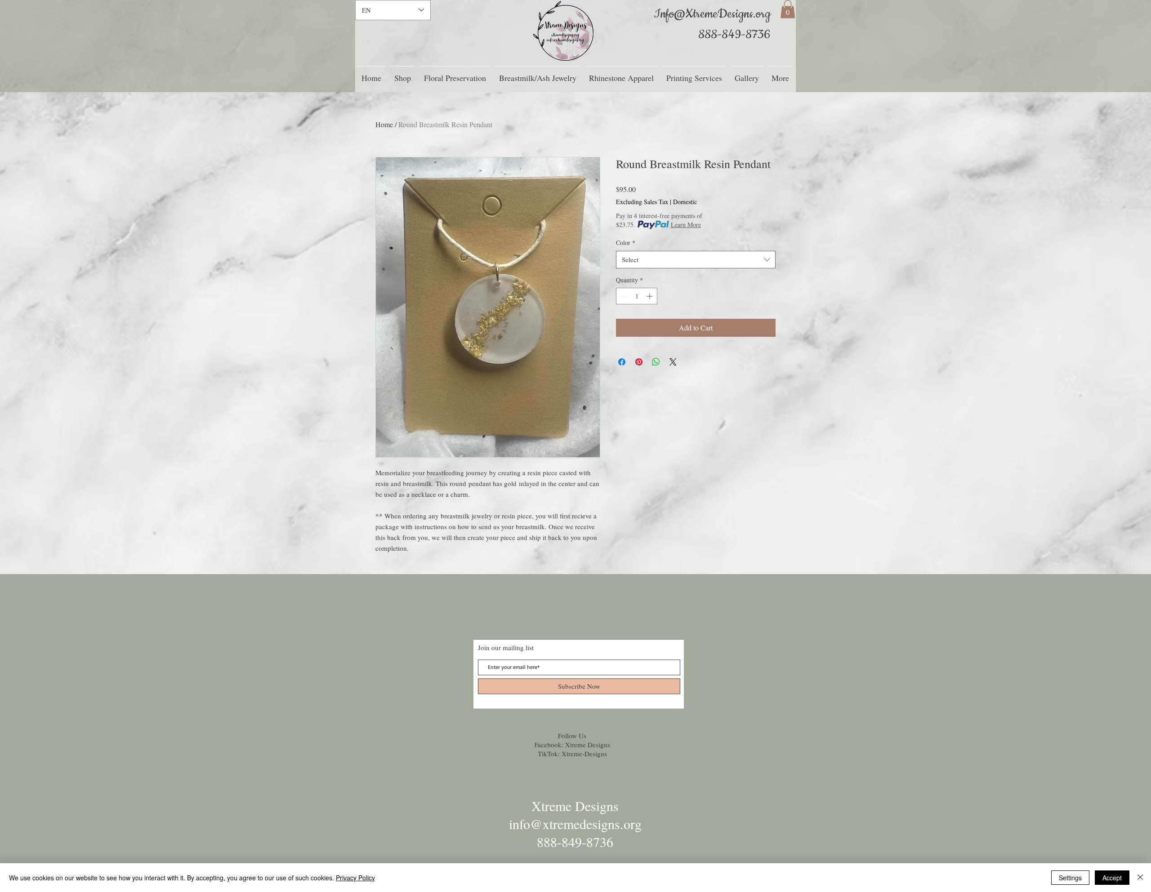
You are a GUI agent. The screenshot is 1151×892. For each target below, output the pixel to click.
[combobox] (696, 259)
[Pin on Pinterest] (638, 362)
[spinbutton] (637, 296)
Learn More (686, 224)
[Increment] (650, 296)
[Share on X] (673, 362)
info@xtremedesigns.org (575, 824)
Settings (1070, 877)
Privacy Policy (355, 877)
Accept (1112, 877)
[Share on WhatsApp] (656, 362)
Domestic (685, 201)
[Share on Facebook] (621, 362)
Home (384, 124)
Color (625, 242)
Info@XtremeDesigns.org (712, 14)
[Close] (1140, 877)
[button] (787, 9)
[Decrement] (623, 296)
